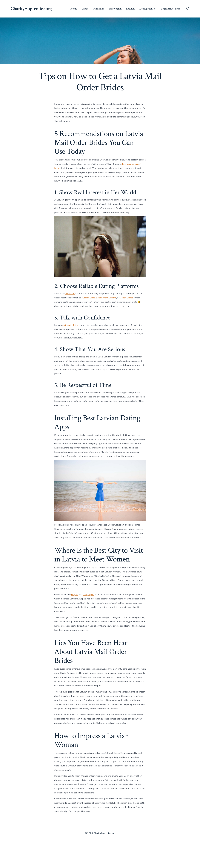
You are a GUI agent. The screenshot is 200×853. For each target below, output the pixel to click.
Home (73, 8)
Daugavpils (88, 594)
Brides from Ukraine (106, 297)
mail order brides (70, 325)
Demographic (147, 8)
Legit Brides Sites (170, 8)
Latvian (130, 8)
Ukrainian (98, 8)
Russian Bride (88, 297)
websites (70, 293)
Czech (85, 8)
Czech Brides (126, 297)
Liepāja (74, 594)
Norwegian (115, 8)
